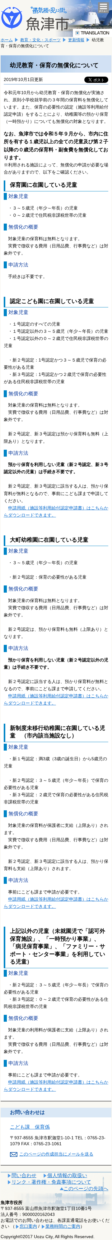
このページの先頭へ (85, 1188)
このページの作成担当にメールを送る (56, 1153)
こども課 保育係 (30, 1127)
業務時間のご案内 (62, 1226)
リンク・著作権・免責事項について (51, 1182)
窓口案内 (28, 1226)
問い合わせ (24, 1175)
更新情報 (76, 40)
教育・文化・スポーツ (40, 40)
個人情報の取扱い (67, 1175)
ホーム (7, 40)
